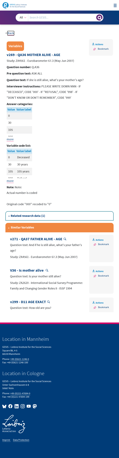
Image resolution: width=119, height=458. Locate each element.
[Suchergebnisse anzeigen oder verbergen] (99, 17)
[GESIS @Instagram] (23, 406)
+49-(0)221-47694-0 (20, 393)
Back (11, 33)
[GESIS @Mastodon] (34, 406)
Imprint (6, 440)
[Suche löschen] (93, 17)
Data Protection (21, 440)
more (10, 139)
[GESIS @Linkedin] (17, 406)
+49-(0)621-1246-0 (19, 359)
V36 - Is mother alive (27, 270)
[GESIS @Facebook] (11, 406)
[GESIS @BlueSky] (5, 406)
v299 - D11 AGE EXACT (28, 302)
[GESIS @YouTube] (29, 406)
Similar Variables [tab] (22, 227)
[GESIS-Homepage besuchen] (14, 5)
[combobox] (59, 18)
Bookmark (103, 49)
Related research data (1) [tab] (28, 216)
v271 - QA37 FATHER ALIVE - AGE (36, 239)
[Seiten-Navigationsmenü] (115, 5)
